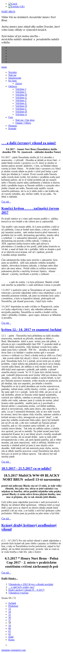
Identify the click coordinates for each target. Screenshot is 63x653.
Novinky (12, 72)
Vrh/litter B (21, 111)
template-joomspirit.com (13, 650)
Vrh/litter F (21, 100)
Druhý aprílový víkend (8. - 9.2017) (26, 590)
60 (9, 628)
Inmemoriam (14, 78)
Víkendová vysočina (18, 592)
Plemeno (12, 125)
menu (4, 67)
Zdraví (18, 83)
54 (9, 611)
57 (9, 620)
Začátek (12, 603)
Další (10, 637)
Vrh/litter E (21, 103)
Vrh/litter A (21, 114)
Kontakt (12, 128)
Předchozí (13, 606)
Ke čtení (12, 80)
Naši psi (12, 75)
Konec (11, 639)
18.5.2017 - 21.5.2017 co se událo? (26, 468)
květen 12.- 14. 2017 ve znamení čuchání (31, 329)
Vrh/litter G (21, 97)
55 (9, 614)
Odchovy (12, 86)
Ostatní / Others (23, 123)
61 (9, 631)
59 (9, 625)
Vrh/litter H (21, 94)
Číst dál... (6, 202)
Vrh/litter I (20, 92)
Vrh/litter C (21, 109)
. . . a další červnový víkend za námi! (28, 143)
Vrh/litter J (20, 89)
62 (9, 634)
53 (9, 608)
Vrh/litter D (21, 106)
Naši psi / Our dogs (24, 120)
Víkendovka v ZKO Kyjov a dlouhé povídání (30, 584)
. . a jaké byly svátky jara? (21, 587)
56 (9, 617)
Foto (10, 117)
